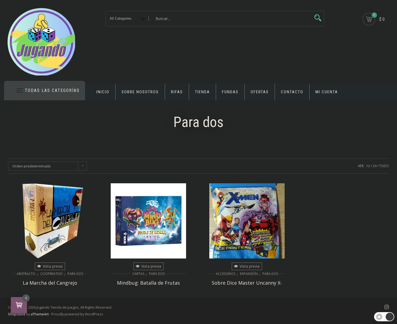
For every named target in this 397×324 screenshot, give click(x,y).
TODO (384, 166)
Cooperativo (51, 273)
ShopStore (16, 314)
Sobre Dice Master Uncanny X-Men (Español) (247, 286)
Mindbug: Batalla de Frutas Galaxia (148, 286)
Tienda (202, 91)
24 (374, 166)
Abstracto (26, 273)
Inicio (102, 91)
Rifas (177, 91)
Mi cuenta (326, 91)
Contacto (292, 91)
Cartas (138, 273)
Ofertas (260, 91)
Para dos (75, 273)
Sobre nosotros (140, 91)
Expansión (249, 273)
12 (368, 166)
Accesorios (225, 273)
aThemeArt (40, 314)
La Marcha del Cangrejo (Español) (50, 286)
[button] (384, 316)
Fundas (230, 91)
